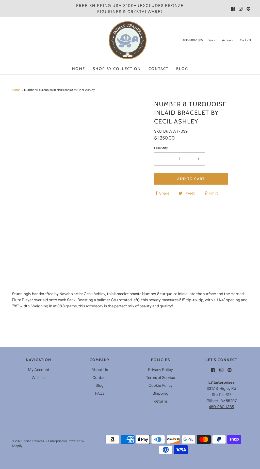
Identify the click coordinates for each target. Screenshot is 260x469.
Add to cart (191, 178)
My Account (39, 369)
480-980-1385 (221, 406)
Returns (161, 401)
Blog (182, 68)
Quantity (161, 148)
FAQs (99, 393)
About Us (99, 369)
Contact (159, 68)
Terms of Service (160, 377)
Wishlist (38, 377)
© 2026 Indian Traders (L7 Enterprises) (39, 441)
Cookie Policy (161, 385)
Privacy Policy (160, 369)
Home (78, 68)
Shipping (160, 393)
